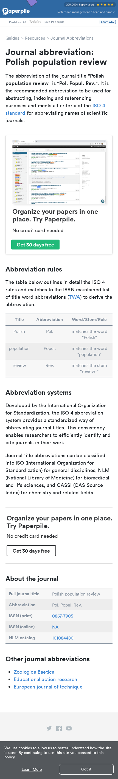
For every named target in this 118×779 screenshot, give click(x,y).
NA (55, 627)
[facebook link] (59, 729)
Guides (12, 38)
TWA (74, 297)
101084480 (63, 638)
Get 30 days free (35, 244)
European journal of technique (48, 687)
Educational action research (45, 679)
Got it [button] (86, 769)
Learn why (107, 22)
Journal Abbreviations (72, 38)
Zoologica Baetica (34, 672)
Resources (35, 38)
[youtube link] (69, 729)
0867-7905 (62, 616)
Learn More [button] (32, 769)
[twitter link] (49, 729)
